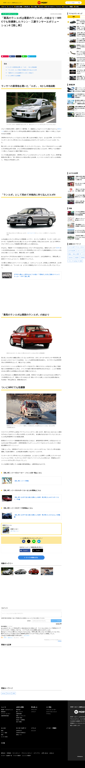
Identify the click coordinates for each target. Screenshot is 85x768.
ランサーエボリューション (27, 9)
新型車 (77, 257)
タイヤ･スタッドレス (51, 711)
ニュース (11, 6)
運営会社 (3, 753)
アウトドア (34, 709)
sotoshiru (70, 257)
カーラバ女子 (71, 247)
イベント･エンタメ (5, 713)
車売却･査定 (19, 717)
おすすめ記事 (71, 250)
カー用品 (34, 6)
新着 (14, 693)
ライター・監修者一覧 (6, 755)
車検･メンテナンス (20, 715)
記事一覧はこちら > (14, 531)
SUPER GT (19, 730)
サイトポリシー (16, 753)
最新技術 (3, 711)
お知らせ (51, 753)
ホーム (4, 6)
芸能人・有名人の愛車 (73, 254)
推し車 (9, 693)
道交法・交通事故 (20, 719)
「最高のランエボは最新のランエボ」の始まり (20, 73)
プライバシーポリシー (26, 753)
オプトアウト (37, 753)
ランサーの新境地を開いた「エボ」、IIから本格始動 (22, 67)
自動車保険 (19, 713)
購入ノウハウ (19, 711)
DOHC (58, 248)
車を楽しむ (27, 6)
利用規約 (60, 641)
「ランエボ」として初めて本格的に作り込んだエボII (22, 70)
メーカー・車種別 (68, 6)
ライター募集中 (17, 755)
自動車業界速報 (5, 715)
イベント (59, 6)
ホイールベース (31, 233)
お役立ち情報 (19, 6)
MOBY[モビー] (4, 9)
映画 (2, 730)
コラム (70, 261)
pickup (3, 693)
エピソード (80, 250)
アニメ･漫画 (4, 732)
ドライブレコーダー (51, 709)
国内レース (19, 734)
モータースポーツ (50, 6)
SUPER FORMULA (20, 732)
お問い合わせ (45, 753)
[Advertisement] (31, 41)
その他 (76, 6)
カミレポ (33, 730)
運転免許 (18, 709)
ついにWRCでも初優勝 (13, 75)
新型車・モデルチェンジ (7, 709)
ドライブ (33, 711)
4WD (58, 129)
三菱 (19, 9)
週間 (74, 16)
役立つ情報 (19, 721)
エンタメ (41, 6)
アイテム (48, 713)
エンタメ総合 (4, 736)
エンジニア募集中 (26, 755)
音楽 (2, 734)
